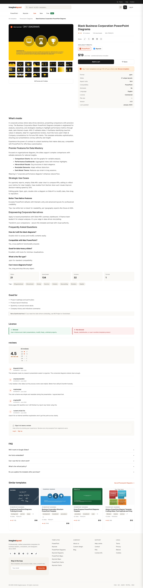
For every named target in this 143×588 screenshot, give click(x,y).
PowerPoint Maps (57, 556)
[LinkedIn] (19, 553)
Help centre (98, 543)
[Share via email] (101, 39)
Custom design (78, 546)
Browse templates (123, 69)
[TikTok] (36, 553)
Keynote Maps (56, 559)
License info (98, 553)
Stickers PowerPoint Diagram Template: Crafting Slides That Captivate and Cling (119, 510)
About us (76, 543)
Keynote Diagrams (58, 553)
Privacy (118, 546)
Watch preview (17, 27)
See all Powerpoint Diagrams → (124, 483)
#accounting (64, 284)
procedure (64, 514)
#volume (55, 284)
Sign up (20, 431)
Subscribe (41, 568)
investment (55, 514)
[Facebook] (14, 553)
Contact (132, 2)
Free (49, 13)
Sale (34, 13)
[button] (41, 42)
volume (116, 514)
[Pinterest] (23, 553)
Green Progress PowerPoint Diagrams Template (86, 510)
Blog (74, 550)
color (93, 514)
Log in (131, 7)
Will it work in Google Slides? (19, 450)
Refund (118, 550)
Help (126, 2)
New (41, 13)
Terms (118, 543)
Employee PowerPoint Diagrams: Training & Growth (21, 510)
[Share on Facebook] (97, 39)
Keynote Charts (57, 565)
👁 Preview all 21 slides (41, 81)
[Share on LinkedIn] (93, 39)
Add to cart (96, 62)
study (28, 514)
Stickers (109, 514)
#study (39, 284)
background (14, 514)
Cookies (118, 553)
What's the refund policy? (18, 466)
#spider (82, 284)
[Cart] (125, 7)
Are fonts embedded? (16, 455)
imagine (15, 7)
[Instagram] (27, 553)
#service (46, 284)
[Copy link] (84, 39)
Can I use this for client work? (19, 461)
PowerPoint (14, 13)
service (22, 514)
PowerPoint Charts (58, 562)
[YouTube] (32, 553)
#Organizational (18, 284)
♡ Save (124, 62)
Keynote (25, 13)
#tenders (73, 284)
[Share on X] (88, 39)
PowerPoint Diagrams (59, 550)
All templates (13, 18)
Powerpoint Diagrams (26, 18)
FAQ (96, 550)
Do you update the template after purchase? (24, 472)
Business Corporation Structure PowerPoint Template (52, 510)
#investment (30, 284)
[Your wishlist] (120, 7)
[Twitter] (10, 553)
